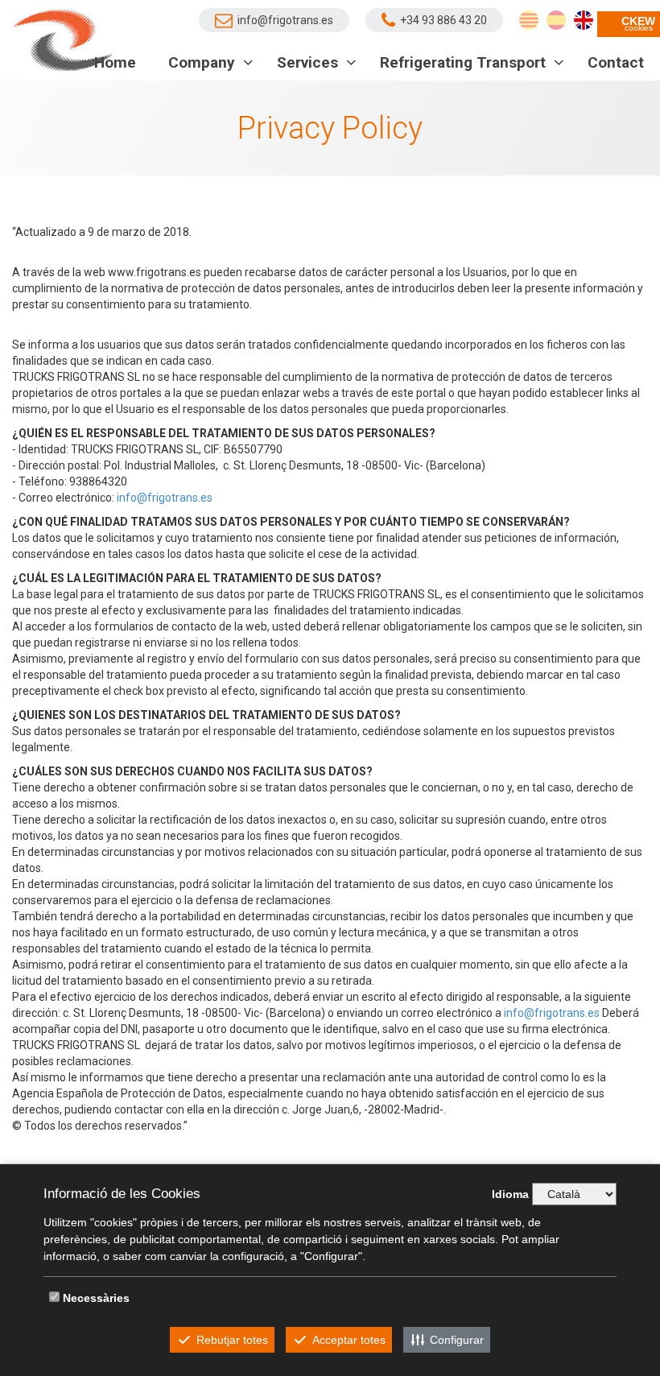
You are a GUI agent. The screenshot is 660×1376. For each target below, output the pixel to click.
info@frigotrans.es (164, 497)
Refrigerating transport (465, 62)
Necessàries (96, 1297)
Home (115, 62)
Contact (616, 62)
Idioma (510, 1194)
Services (309, 62)
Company (203, 62)
